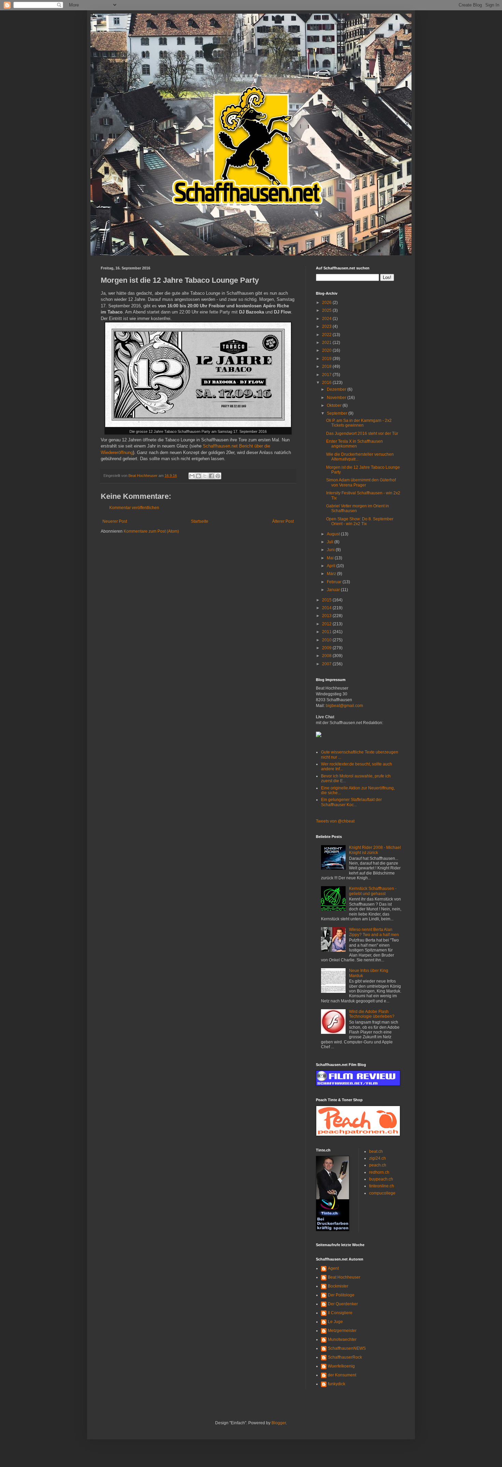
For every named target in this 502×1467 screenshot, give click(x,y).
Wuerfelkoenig (341, 1366)
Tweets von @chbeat (335, 821)
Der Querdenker (343, 1304)
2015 (327, 600)
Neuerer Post (114, 521)
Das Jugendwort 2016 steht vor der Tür (362, 433)
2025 (327, 310)
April (331, 565)
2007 (327, 664)
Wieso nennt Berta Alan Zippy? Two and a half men (374, 932)
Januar (334, 589)
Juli (330, 541)
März (332, 573)
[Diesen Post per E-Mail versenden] (192, 475)
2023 (327, 326)
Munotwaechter (342, 1339)
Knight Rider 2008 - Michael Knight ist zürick (375, 850)
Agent (333, 1268)
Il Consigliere (340, 1312)
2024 (327, 318)
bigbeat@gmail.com (344, 705)
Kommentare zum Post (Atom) (151, 531)
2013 (327, 615)
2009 (327, 647)
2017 (327, 374)
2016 (327, 382)
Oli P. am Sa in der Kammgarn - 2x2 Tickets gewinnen (359, 423)
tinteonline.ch (381, 1186)
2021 (327, 342)
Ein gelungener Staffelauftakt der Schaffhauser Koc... (351, 802)
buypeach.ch (381, 1179)
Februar (335, 581)
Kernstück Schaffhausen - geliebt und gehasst (372, 891)
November (337, 397)
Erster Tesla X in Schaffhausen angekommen (354, 444)
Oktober (335, 405)
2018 (327, 366)
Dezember (337, 389)
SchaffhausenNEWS (347, 1348)
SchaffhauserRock (345, 1357)
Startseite (199, 521)
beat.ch (376, 1151)
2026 (327, 302)
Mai (331, 558)
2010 (327, 640)
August (334, 534)
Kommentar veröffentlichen (134, 507)
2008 (327, 655)
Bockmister (338, 1286)
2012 (327, 624)
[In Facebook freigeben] (211, 475)
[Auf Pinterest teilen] (217, 475)
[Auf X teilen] (204, 475)
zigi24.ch (377, 1158)
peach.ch (377, 1165)
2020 (327, 350)
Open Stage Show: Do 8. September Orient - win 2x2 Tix (359, 521)
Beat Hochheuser (344, 1277)
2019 (327, 358)
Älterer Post (283, 521)
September (337, 413)
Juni (331, 549)
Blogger (278, 1423)
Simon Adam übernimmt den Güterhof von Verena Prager (361, 482)
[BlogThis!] (198, 475)
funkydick (336, 1384)
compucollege (382, 1193)
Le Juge (335, 1321)
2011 (327, 631)
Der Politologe (341, 1295)
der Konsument (342, 1375)
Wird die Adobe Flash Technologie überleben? (371, 1014)
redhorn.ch (379, 1172)
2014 (327, 607)
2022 (327, 334)
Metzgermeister (342, 1330)
